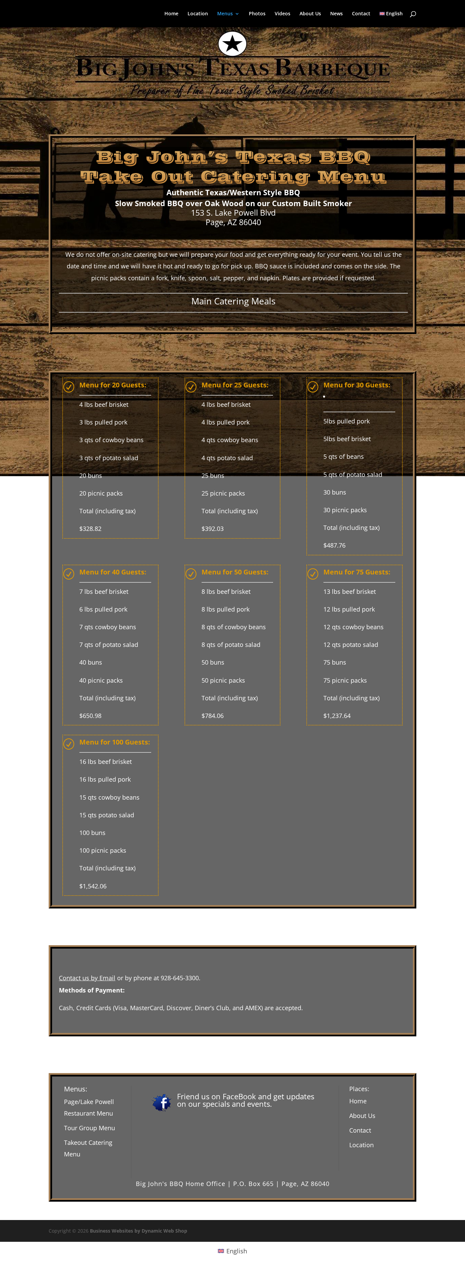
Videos (282, 14)
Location (198, 14)
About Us (310, 14)
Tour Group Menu (89, 1128)
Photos (257, 14)
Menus (225, 14)
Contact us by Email (87, 978)
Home (171, 14)
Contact (361, 14)
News (336, 14)
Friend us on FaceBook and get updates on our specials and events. (245, 1100)
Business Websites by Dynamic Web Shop (138, 1231)
